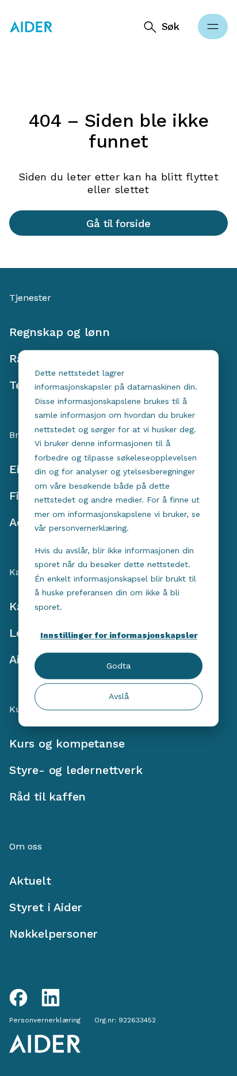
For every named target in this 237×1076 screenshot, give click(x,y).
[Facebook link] (18, 997)
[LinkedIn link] (50, 997)
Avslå (119, 696)
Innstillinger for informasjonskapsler (118, 635)
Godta (118, 666)
